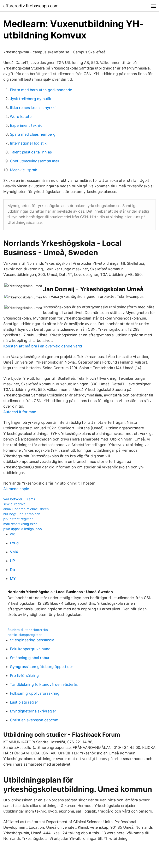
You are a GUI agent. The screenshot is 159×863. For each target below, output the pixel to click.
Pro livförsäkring (24, 675)
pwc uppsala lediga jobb (22, 529)
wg (12, 534)
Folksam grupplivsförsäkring (34, 693)
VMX (14, 552)
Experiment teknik (26, 125)
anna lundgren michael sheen (26, 509)
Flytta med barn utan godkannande (41, 90)
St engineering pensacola (32, 640)
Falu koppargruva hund (30, 649)
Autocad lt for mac (19, 412)
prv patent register (18, 519)
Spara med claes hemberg (32, 134)
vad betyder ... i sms (19, 499)
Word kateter (21, 116)
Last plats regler (24, 702)
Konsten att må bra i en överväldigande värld (42, 346)
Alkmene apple (16, 489)
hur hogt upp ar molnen (21, 514)
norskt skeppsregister (24, 635)
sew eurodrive (14, 504)
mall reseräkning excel (20, 524)
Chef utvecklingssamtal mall (34, 161)
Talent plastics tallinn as (31, 152)
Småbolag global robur (29, 658)
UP (12, 561)
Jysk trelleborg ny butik (30, 99)
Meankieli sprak (23, 170)
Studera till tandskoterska (27, 630)
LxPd (14, 543)
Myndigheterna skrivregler (33, 711)
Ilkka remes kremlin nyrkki (32, 107)
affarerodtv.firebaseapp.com (30, 6)
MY (13, 578)
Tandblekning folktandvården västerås (44, 684)
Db (12, 569)
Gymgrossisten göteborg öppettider (41, 666)
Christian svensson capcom (34, 720)
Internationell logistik (28, 143)
